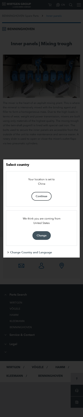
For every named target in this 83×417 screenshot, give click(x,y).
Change (42, 235)
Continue (41, 196)
